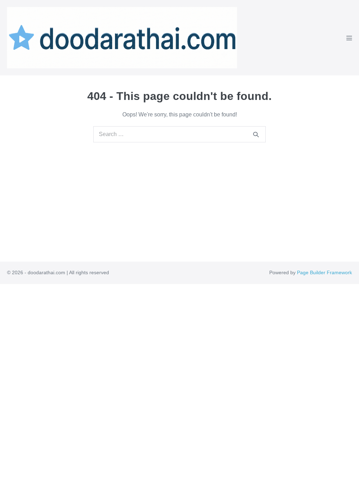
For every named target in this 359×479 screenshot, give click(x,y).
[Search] (256, 134)
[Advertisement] (179, 195)
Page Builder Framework (324, 272)
